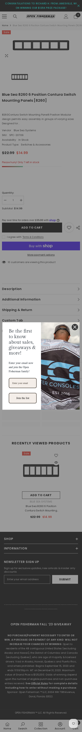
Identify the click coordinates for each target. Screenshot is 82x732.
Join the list (22, 398)
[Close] (75, 327)
